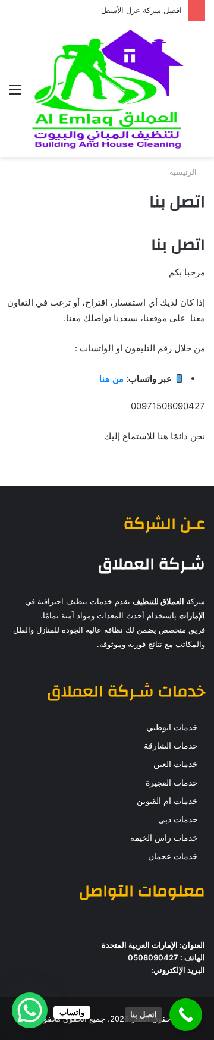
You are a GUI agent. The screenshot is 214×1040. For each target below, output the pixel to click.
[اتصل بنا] (185, 1014)
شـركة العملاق (151, 564)
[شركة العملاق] (107, 89)
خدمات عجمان (173, 856)
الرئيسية (184, 172)
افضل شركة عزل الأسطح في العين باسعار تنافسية (100, 10)
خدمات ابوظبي (172, 727)
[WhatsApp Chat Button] (30, 1010)
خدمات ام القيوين (167, 801)
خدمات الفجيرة (172, 782)
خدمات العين (175, 764)
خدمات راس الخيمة (164, 838)
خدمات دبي (178, 819)
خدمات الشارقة (171, 745)
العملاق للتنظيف (158, 601)
